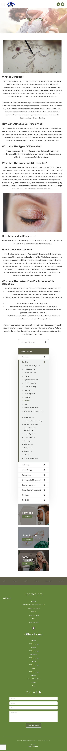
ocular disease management (31, 490)
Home (4, 581)
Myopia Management (31, 380)
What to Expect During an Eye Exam (33, 412)
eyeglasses (25, 495)
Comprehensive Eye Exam (32, 366)
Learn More (27, 516)
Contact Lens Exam (30, 373)
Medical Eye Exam (29, 434)
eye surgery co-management (31, 480)
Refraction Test (29, 417)
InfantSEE (27, 455)
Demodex (27, 401)
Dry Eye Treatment (30, 383)
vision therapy (27, 470)
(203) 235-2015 (34, 615)
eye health (25, 500)
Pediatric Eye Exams (30, 369)
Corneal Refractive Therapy (33, 421)
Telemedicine (28, 444)
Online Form (27, 539)
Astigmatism (28, 448)
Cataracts (27, 390)
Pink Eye (26, 404)
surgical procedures (28, 485)
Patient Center (48, 581)
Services (26, 581)
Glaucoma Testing (30, 387)
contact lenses (27, 475)
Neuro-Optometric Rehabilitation (30, 429)
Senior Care (28, 451)
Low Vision (27, 397)
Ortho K (26, 376)
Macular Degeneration (31, 408)
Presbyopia (27, 441)
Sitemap (48, 740)
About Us (15, 581)
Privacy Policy (41, 740)
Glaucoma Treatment (31, 458)
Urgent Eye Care (29, 437)
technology (26, 465)
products (25, 357)
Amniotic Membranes (31, 424)
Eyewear (36, 581)
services (25, 362)
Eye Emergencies (29, 394)
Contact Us (27, 563)
